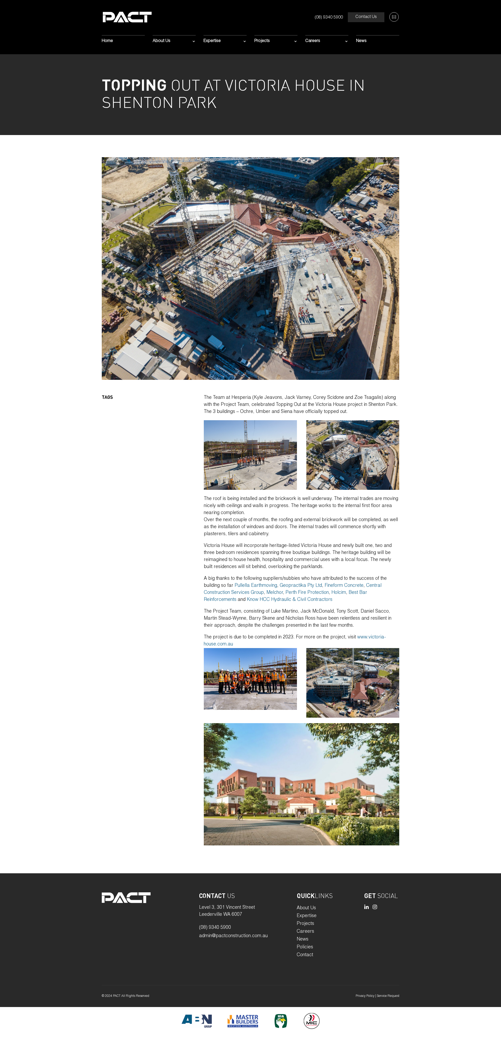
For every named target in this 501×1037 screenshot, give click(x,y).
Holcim (338, 592)
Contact (305, 955)
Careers (312, 41)
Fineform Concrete (344, 585)
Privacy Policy (365, 996)
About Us (161, 41)
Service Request (388, 996)
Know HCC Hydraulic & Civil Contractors (289, 599)
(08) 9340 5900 (329, 18)
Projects (262, 41)
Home (107, 41)
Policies (305, 948)
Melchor (274, 592)
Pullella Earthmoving (256, 585)
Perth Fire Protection (307, 592)
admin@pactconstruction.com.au (233, 936)
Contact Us (366, 17)
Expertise (212, 41)
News (361, 41)
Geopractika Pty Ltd (301, 585)
